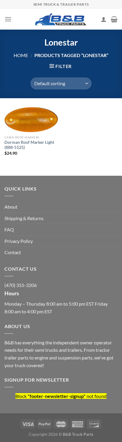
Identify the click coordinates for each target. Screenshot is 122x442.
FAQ (9, 229)
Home (21, 55)
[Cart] (114, 19)
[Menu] (8, 19)
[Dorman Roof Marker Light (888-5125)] (31, 120)
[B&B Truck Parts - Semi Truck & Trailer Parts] (61, 19)
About (10, 206)
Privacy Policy (18, 241)
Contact (12, 252)
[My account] (104, 19)
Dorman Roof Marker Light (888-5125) (29, 145)
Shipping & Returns (24, 218)
